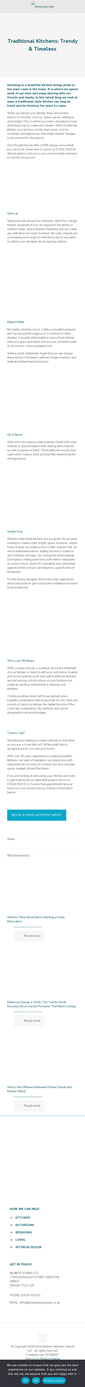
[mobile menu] (79, 6)
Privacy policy (54, 1380)
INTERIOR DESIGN (28, 1247)
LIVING (20, 1240)
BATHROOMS (24, 1225)
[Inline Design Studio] (42, 6)
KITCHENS (22, 1218)
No (36, 1380)
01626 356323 (17, 784)
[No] (79, 1373)
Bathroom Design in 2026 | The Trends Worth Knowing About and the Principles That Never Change (41, 1004)
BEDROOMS (23, 1233)
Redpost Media (50, 1359)
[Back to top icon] (42, 1337)
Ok (25, 1380)
